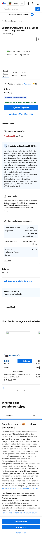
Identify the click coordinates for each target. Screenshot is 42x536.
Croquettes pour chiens (14, 21)
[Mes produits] (27, 3)
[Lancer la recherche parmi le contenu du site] (38, 9)
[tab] (5, 73)
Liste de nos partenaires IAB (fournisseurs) (19, 513)
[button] (22, 3)
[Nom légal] (34, 307)
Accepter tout (21, 521)
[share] (38, 39)
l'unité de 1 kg (8, 34)
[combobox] (21, 9)
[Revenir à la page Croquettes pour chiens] (3, 21)
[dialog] (21, 478)
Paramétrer (21, 533)
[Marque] (34, 415)
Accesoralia (28, 84)
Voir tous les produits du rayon (18, 281)
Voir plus (7, 211)
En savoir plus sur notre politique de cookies (20, 488)
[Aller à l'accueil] (4, 3)
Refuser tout (21, 527)
